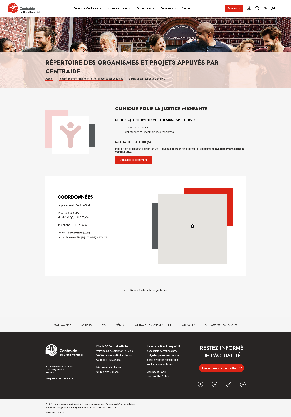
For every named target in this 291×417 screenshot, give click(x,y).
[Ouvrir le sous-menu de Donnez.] (239, 8)
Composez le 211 (156, 371)
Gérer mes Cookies (55, 412)
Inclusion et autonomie (136, 127)
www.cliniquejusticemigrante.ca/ (88, 237)
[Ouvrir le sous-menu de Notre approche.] (130, 8)
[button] (282, 8)
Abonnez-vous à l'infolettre (219, 368)
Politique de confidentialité (153, 325)
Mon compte (62, 325)
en (265, 8)
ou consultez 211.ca (158, 376)
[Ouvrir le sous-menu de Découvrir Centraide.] (101, 8)
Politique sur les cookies (220, 325)
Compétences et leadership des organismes (148, 132)
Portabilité (188, 325)
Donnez (232, 8)
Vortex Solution (127, 404)
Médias (120, 325)
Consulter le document (133, 160)
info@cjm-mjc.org (79, 232)
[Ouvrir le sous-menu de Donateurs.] (175, 8)
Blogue (186, 8)
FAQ (104, 325)
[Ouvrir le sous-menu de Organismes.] (153, 8)
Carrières (86, 325)
